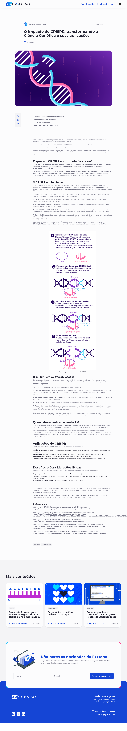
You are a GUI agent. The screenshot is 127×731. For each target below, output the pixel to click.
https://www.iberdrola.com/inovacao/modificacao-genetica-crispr (59, 521)
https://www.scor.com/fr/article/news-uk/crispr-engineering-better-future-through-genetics (69, 533)
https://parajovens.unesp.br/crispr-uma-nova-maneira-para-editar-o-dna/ (61, 509)
